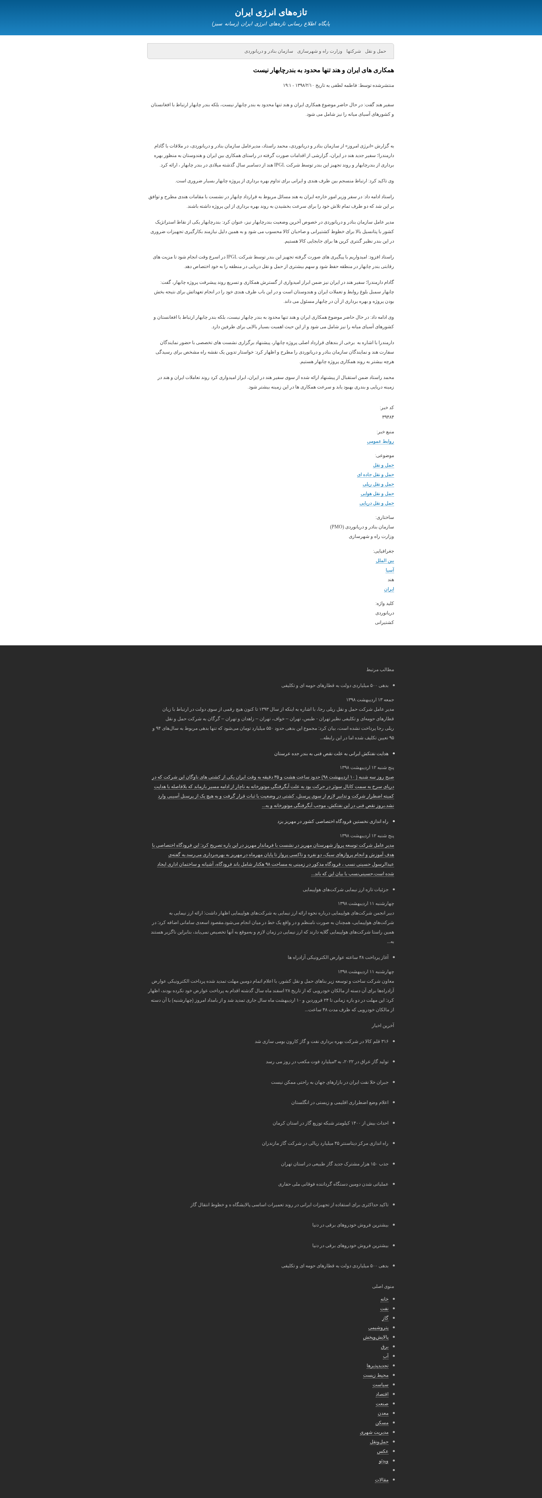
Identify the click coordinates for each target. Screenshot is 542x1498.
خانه (384, 1298)
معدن (383, 1412)
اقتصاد (382, 1393)
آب (385, 1355)
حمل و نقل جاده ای (375, 474)
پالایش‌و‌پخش (375, 1336)
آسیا (390, 570)
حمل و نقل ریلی (378, 484)
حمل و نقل (383, 465)
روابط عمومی (380, 441)
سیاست (380, 1384)
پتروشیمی (378, 1327)
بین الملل (385, 560)
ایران (389, 589)
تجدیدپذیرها (377, 1365)
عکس (382, 1450)
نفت (384, 1308)
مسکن (381, 1422)
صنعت (382, 1403)
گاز (385, 1317)
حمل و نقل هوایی (377, 493)
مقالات (381, 1479)
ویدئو (383, 1460)
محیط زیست (375, 1374)
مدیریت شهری (374, 1431)
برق (384, 1346)
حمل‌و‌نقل (379, 1441)
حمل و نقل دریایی (376, 503)
